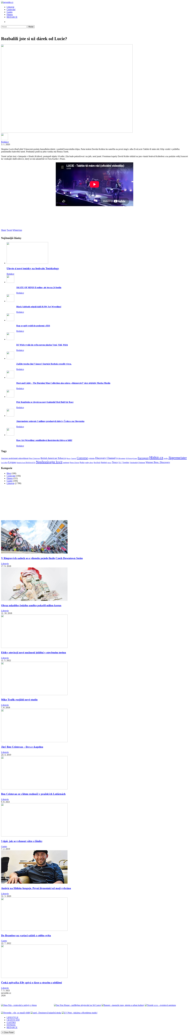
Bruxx (69, 458)
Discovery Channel (105, 458)
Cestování (11, 9)
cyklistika (91, 458)
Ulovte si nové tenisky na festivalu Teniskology (33, 268)
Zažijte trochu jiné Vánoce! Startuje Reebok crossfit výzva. (44, 364)
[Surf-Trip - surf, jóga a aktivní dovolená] (45, 1005)
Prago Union (74, 462)
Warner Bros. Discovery (158, 462)
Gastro (9, 12)
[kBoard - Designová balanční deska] (46, 1013)
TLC (120, 463)
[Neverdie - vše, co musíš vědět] (15, 1013)
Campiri (73, 458)
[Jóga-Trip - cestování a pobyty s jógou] (19, 1005)
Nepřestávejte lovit (49, 462)
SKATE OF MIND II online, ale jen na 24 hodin (38, 287)
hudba (166, 458)
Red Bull (97, 462)
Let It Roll (4, 462)
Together (125, 462)
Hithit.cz (156, 457)
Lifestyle (10, 7)
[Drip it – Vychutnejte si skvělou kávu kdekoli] (117, 1013)
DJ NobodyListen (131, 458)
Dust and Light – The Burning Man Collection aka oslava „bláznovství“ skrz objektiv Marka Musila (63, 383)
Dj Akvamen (120, 458)
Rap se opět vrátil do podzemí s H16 (33, 325)
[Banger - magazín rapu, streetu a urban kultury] (123, 1005)
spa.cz (109, 463)
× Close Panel (8, 1032)
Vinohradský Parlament (137, 463)
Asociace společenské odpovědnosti (15, 458)
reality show (89, 463)
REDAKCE (12, 17)
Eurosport (143, 458)
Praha (82, 462)
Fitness (10, 14)
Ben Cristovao (34, 458)
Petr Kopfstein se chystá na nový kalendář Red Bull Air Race (44, 402)
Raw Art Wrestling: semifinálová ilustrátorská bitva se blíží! (44, 440)
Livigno (12, 462)
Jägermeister (177, 458)
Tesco (115, 462)
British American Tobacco (53, 458)
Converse (82, 458)
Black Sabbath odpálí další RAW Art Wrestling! (38, 306)
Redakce (5, 142)
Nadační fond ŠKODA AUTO (26, 462)
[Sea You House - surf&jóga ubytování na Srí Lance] (77, 1005)
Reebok (104, 462)
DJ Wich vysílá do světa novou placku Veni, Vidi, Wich (42, 345)
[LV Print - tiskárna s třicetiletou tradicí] (79, 1013)
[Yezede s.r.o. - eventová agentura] (160, 1005)
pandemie (66, 463)
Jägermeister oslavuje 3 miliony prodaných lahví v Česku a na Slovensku (50, 421)
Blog (9, 473)
